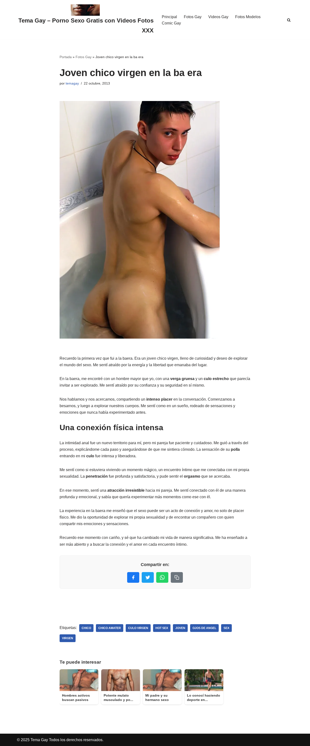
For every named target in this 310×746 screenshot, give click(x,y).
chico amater (109, 628)
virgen (67, 638)
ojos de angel (204, 628)
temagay (72, 83)
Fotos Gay (193, 17)
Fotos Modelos (248, 17)
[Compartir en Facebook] (133, 577)
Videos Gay (218, 17)
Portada (66, 57)
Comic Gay (171, 23)
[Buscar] (289, 20)
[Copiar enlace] (177, 577)
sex (226, 628)
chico (86, 628)
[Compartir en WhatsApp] (162, 577)
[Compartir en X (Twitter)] (148, 577)
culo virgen (138, 628)
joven (180, 628)
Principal (169, 17)
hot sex (161, 628)
